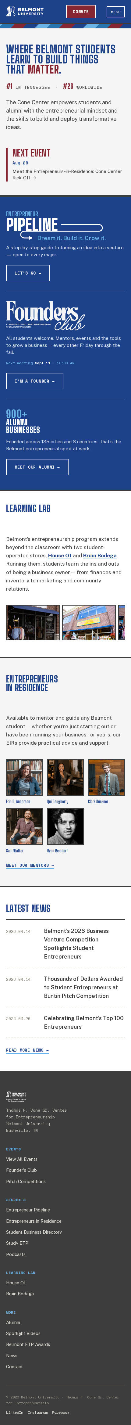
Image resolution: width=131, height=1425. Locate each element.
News (11, 1355)
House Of (16, 1282)
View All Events (21, 1159)
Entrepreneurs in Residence (34, 1221)
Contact (14, 1366)
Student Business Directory (34, 1232)
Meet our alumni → (37, 467)
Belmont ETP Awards (28, 1344)
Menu (116, 11)
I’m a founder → (35, 381)
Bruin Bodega (20, 1293)
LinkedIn (14, 1412)
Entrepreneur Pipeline (28, 1209)
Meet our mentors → (30, 865)
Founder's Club (21, 1170)
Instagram (37, 1412)
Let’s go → (28, 273)
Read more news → (27, 1050)
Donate (81, 12)
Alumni (13, 1322)
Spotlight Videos (23, 1333)
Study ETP (17, 1243)
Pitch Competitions (26, 1181)
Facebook (60, 1412)
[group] (65, 624)
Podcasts (16, 1254)
